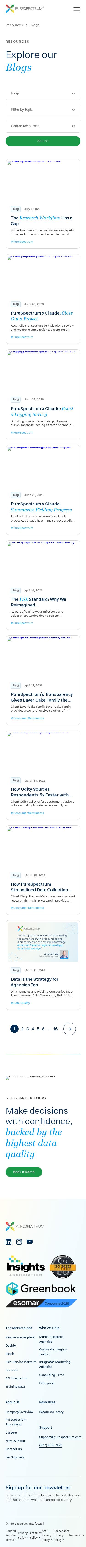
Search (43, 141)
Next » (69, 1029)
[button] (43, 94)
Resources (14, 25)
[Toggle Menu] (77, 8)
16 (55, 1029)
